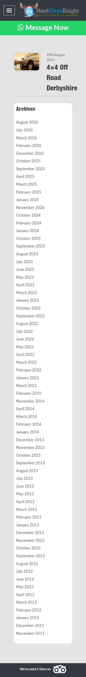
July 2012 (24, 571)
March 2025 (26, 184)
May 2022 (25, 347)
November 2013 (30, 448)
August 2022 (27, 324)
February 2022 (28, 370)
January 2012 (27, 618)
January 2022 (27, 378)
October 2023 (28, 239)
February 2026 (28, 146)
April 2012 (25, 595)
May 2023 (25, 277)
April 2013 (25, 502)
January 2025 (27, 200)
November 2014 (30, 401)
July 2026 (24, 130)
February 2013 (28, 517)
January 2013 (27, 525)
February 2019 (28, 393)
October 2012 (28, 548)
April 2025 (25, 177)
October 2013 (28, 455)
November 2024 (30, 208)
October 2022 (28, 308)
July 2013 (24, 478)
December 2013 (30, 440)
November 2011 (30, 633)
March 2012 (26, 602)
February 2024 (28, 223)
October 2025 (28, 161)
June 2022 (25, 339)
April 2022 (25, 355)
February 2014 (28, 424)
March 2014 (26, 417)
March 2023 (26, 293)
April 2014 (25, 409)
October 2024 (28, 215)
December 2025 (30, 153)
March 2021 (26, 386)
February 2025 (28, 192)
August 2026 (27, 122)
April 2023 (25, 285)
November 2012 (30, 541)
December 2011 (30, 626)
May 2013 (25, 494)
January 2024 (27, 231)
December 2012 (30, 533)
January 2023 (27, 300)
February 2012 (28, 610)
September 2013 (30, 463)
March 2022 (26, 362)
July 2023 (24, 262)
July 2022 (24, 332)
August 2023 (27, 254)
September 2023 (30, 246)
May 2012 (25, 587)
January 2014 (27, 432)
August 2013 (27, 471)
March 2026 (26, 138)
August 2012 (27, 564)
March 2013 (26, 510)
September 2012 (30, 556)
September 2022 (30, 316)
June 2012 (25, 579)
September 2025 (30, 169)
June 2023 (25, 269)
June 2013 (25, 486)
